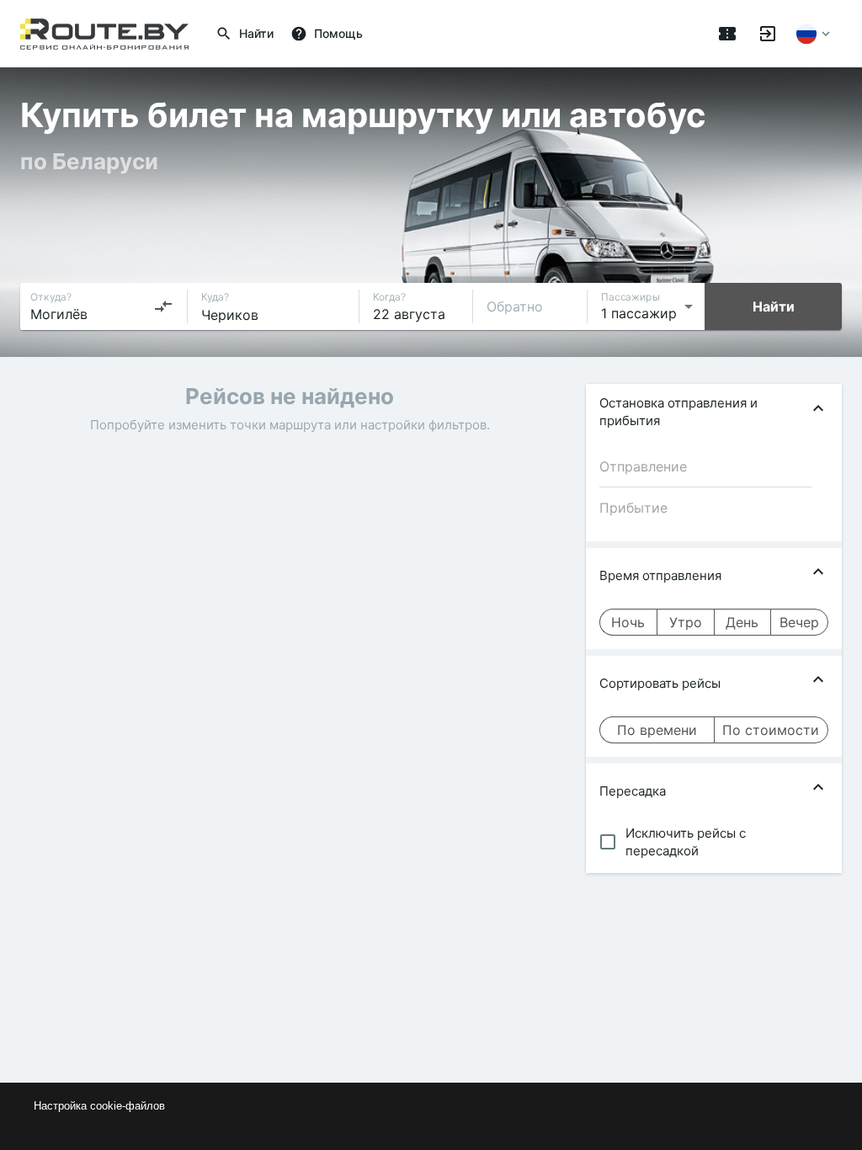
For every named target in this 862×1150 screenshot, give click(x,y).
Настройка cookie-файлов (99, 1105)
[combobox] (102, 306)
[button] (714, 411)
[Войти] (768, 33)
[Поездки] (727, 33)
